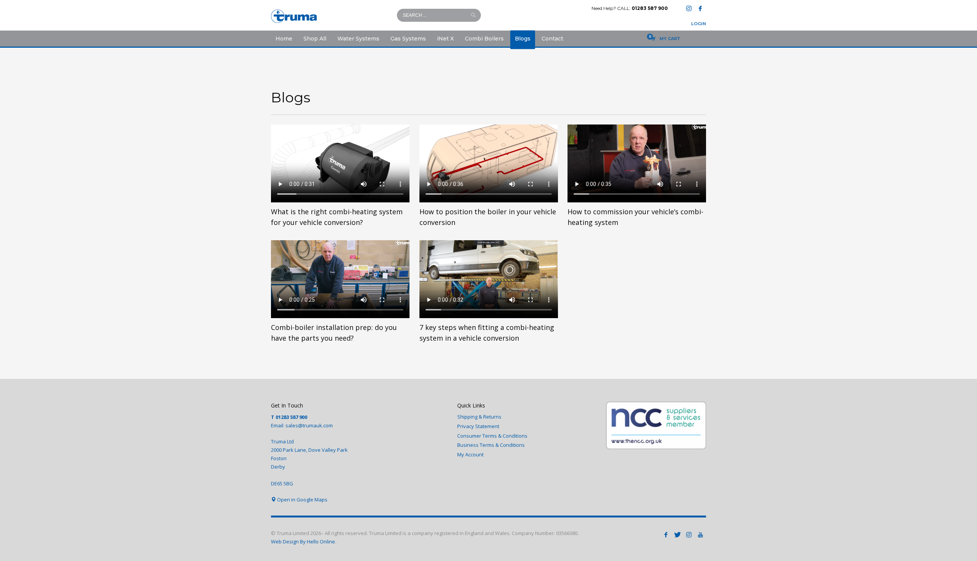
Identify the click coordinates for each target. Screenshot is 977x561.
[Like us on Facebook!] (666, 534)
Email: (278, 425)
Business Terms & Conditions (491, 444)
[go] (473, 15)
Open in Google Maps (301, 499)
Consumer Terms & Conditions (492, 435)
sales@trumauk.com (309, 425)
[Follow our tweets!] (677, 534)
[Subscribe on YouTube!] (700, 534)
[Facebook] (700, 8)
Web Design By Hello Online (303, 541)
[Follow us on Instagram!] (689, 534)
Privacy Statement (478, 426)
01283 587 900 (650, 8)
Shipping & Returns (479, 416)
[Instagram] (689, 8)
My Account (470, 454)
